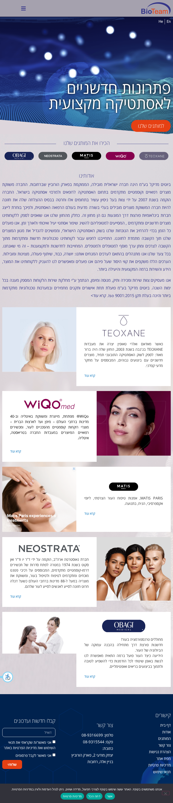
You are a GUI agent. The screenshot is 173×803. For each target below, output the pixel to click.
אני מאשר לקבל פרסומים (33, 756)
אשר (110, 796)
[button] (7, 677)
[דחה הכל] (166, 793)
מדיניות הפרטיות (24, 748)
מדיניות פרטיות (72, 796)
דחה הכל (94, 796)
